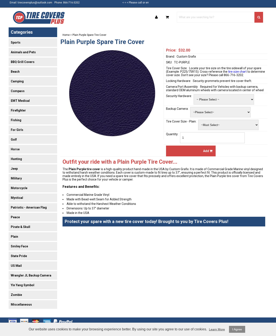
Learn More (217, 329)
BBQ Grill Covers (22, 62)
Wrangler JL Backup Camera (31, 275)
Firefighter (18, 110)
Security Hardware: (179, 96)
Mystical (17, 197)
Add (206, 151)
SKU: (169, 62)
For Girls (17, 130)
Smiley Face (19, 246)
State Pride (19, 256)
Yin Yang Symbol (22, 285)
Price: (171, 50)
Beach (15, 71)
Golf (14, 139)
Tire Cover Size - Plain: (181, 121)
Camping (17, 81)
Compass (18, 91)
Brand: (170, 56)
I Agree (237, 329)
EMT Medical (20, 100)
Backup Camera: (177, 108)
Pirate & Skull (20, 227)
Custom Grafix (186, 56)
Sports (15, 42)
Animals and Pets (23, 52)
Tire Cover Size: (176, 68)
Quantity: (172, 134)
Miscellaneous (21, 304)
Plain (14, 236)
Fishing (16, 120)
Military (16, 178)
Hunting (16, 159)
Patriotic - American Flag (29, 207)
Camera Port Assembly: (182, 86)
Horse (15, 149)
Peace (15, 217)
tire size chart (237, 71)
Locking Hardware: (178, 81)
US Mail (16, 265)
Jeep (14, 168)
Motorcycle (19, 188)
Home (66, 34)
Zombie (16, 295)
